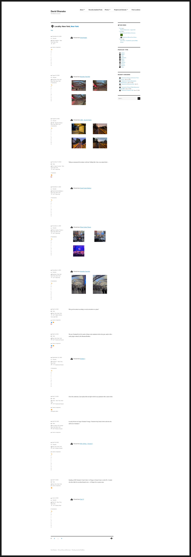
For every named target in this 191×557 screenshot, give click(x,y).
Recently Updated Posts (95, 10)
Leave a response (56, 47)
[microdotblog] (51, 175)
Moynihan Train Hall (85, 76)
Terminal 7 (82, 358)
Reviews (123, 65)
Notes (122, 67)
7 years (120, 31)
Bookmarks (123, 57)
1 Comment (53, 172)
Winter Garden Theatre (85, 227)
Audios (122, 60)
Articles (123, 53)
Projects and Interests (120, 10)
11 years (120, 39)
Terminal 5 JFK (127, 90)
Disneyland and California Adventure (127, 33)
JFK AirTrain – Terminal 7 (86, 443)
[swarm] (51, 49)
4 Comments (54, 126)
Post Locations (136, 10)
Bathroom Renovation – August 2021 (128, 29)
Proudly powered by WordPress (78, 550)
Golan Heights (83, 37)
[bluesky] (51, 322)
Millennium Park (127, 84)
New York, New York (57, 313)
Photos (107, 10)
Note (53, 164)
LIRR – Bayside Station (85, 120)
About (81, 10)
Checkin (54, 38)
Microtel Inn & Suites (129, 37)
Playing (123, 64)
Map (52, 30)
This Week (122, 25)
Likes (122, 56)
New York (75, 26)
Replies (123, 54)
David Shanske (58, 11)
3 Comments (54, 82)
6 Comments (54, 236)
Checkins (123, 62)
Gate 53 (82, 499)
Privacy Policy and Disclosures (64, 550)
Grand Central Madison (85, 188)
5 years (120, 28)
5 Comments (54, 368)
